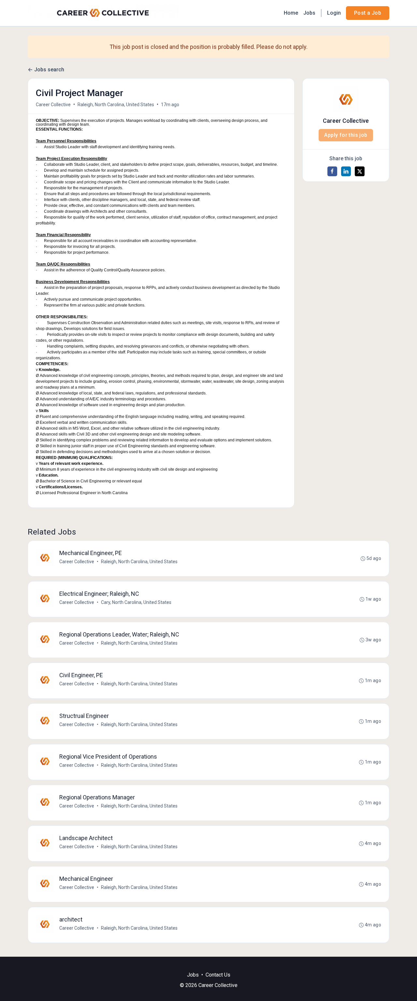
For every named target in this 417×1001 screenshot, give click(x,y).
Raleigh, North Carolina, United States (116, 104)
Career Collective (53, 104)
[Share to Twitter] (360, 171)
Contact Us (218, 975)
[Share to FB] (332, 171)
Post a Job (367, 13)
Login (334, 13)
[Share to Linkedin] (346, 171)
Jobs (309, 13)
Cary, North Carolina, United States (136, 602)
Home (291, 13)
